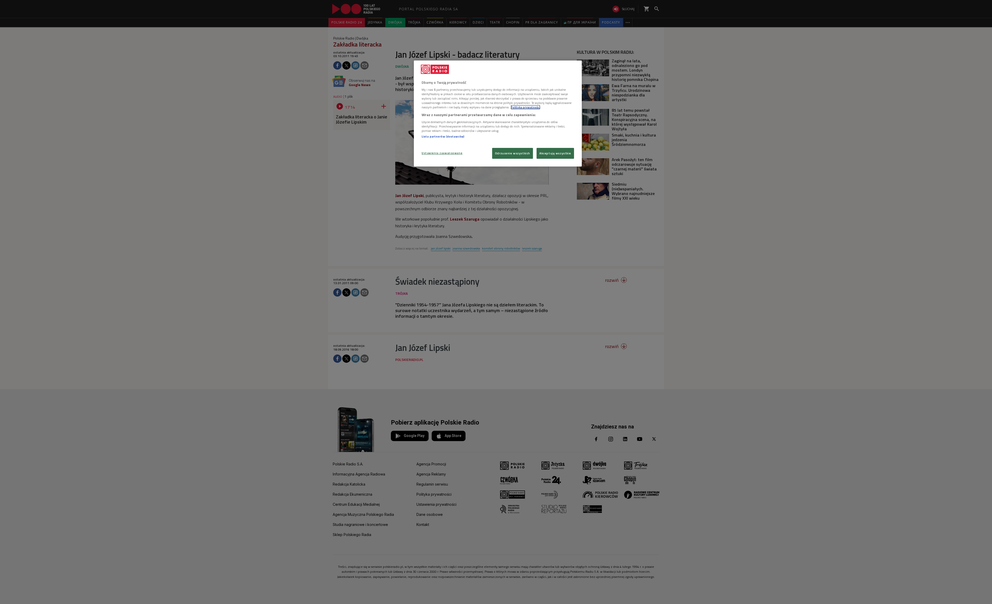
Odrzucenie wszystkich (512, 153)
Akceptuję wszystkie (555, 153)
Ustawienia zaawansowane (442, 153)
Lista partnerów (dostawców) (443, 136)
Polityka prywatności (525, 107)
